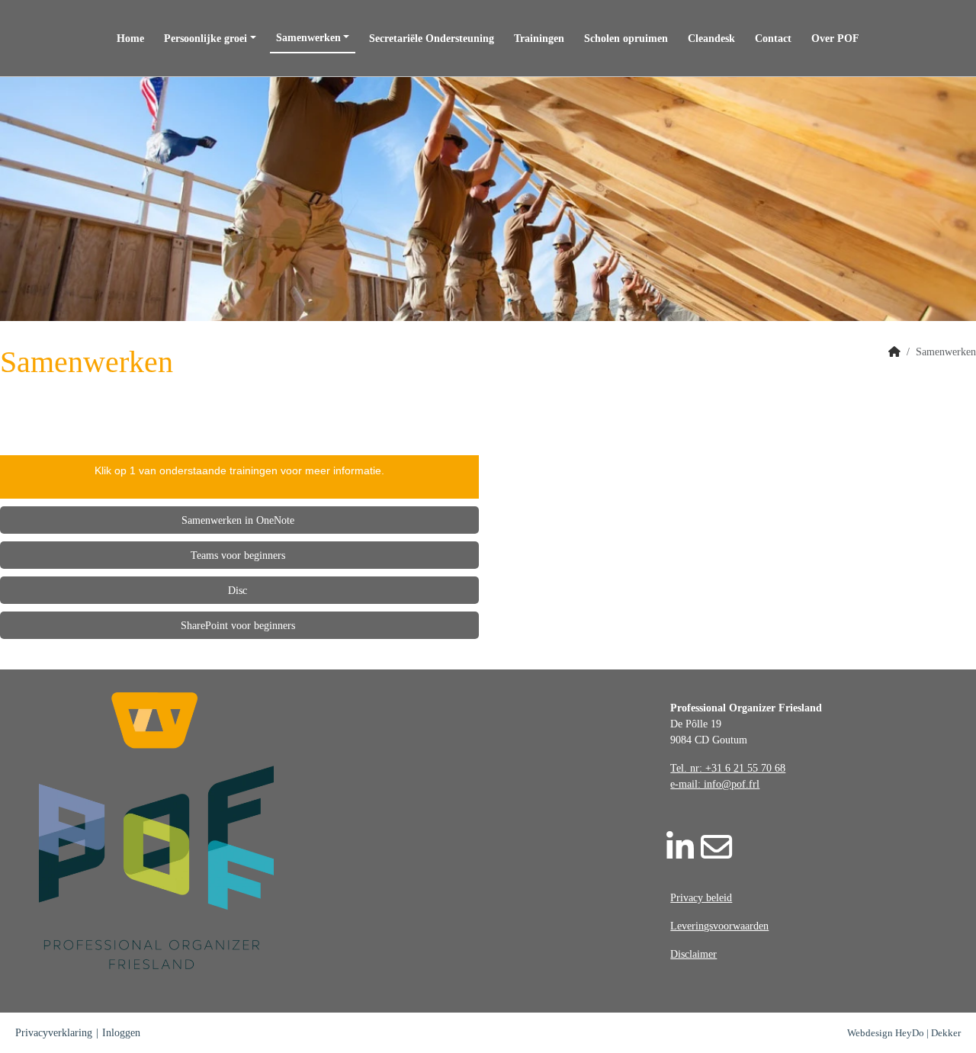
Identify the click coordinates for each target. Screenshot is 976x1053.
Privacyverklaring (53, 1033)
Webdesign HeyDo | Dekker (904, 1033)
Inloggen (121, 1033)
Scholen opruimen (626, 38)
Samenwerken (308, 37)
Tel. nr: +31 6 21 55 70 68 (727, 768)
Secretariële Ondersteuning (431, 38)
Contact (773, 38)
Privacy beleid (701, 898)
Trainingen (539, 38)
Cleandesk (711, 38)
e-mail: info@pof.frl (714, 784)
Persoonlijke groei (205, 38)
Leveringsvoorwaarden (719, 926)
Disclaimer (693, 954)
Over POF (835, 38)
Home (130, 38)
